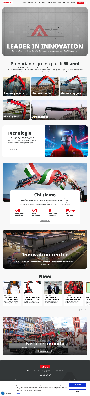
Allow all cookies (77, 384)
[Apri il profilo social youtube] (50, 375)
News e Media (66, 2)
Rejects (77, 391)
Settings (18, 393)
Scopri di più (12, 149)
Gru (24, 2)
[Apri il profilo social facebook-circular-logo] (41, 375)
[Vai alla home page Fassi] (8, 3)
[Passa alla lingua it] (86, 3)
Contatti (80, 2)
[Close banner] (88, 383)
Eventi (59, 2)
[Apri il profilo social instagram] (44, 375)
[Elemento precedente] (81, 310)
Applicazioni (37, 2)
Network (73, 2)
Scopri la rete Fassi (44, 351)
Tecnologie (30, 2)
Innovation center (52, 2)
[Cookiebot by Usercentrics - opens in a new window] (8, 394)
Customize (77, 388)
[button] (3, 393)
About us (44, 2)
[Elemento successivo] (85, 310)
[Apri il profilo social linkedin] (47, 375)
